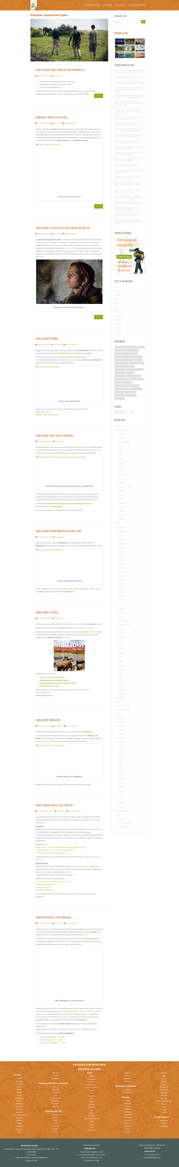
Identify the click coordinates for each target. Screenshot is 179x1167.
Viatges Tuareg (94, 589)
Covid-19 (118, 353)
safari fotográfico (137, 369)
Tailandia (130, 376)
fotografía (134, 356)
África (85, 935)
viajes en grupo (133, 385)
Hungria (121, 754)
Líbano (121, 661)
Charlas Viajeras (56, 506)
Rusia (120, 681)
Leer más (99, 96)
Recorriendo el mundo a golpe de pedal (51, 117)
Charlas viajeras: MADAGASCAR (48, 720)
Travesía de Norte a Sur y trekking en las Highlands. (55, 850)
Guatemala (122, 576)
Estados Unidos (124, 572)
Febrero (118, 291)
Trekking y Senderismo (122, 379)
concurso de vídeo (133, 350)
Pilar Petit (93, 632)
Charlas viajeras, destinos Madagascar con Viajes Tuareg (59, 531)
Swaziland (122, 503)
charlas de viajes (120, 350)
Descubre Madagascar (44, 890)
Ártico (121, 807)
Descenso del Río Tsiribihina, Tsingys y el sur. (53, 881)
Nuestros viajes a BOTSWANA (47, 415)
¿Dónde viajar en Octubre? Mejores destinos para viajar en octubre (129, 83)
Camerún (122, 438)
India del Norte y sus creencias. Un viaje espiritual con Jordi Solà (63, 228)
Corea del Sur (123, 621)
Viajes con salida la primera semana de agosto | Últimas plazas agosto (127, 220)
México (121, 584)
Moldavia (122, 775)
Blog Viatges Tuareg (151, 1148)
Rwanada (122, 483)
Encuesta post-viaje (91, 1160)
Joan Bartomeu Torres (81, 690)
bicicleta (141, 347)
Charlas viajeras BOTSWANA (47, 338)
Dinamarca (122, 738)
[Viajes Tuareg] (33, 5)
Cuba (120, 560)
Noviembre (119, 328)
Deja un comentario (70, 123)
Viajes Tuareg (57, 76)
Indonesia (122, 637)
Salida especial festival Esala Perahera (54, 680)
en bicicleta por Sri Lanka (83, 628)
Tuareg (118, 815)
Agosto (118, 315)
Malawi (121, 467)
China (121, 616)
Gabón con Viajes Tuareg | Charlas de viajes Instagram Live (60, 70)
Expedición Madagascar (45, 884)
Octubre (118, 324)
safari (72, 360)
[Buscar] (143, 21)
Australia (122, 706)
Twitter (94, 1029)
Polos (117, 799)
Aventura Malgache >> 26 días (51, 1040)
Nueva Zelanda (124, 710)
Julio (117, 311)
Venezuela (122, 596)
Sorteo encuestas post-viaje (91, 1157)
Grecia (121, 770)
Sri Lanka (122, 685)
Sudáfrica (122, 495)
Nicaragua (122, 588)
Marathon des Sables (121, 363)
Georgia (121, 629)
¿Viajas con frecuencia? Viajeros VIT (151, 1145)
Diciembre (119, 332)
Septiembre (119, 320)
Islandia (95, 820)
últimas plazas (119, 398)
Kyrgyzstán (122, 653)
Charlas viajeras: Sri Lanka (47, 612)
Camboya (76, 624)
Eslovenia (122, 746)
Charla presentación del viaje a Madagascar (53, 917)
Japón (140, 356)
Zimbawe (122, 519)
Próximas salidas (93, 5)
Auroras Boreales (131, 347)
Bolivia (121, 535)
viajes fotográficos (135, 389)
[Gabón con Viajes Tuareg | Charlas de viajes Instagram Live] (69, 40)
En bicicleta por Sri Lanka (49, 686)
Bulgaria (121, 730)
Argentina (122, 531)
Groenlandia (123, 811)
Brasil (120, 539)
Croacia (121, 734)
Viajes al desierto (126, 382)
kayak (117, 360)
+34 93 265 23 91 (152, 1155)
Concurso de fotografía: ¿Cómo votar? (92, 1155)
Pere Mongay (125, 366)
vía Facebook (75, 1029)
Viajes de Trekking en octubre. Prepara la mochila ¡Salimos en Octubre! (128, 89)
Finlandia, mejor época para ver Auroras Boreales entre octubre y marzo (128, 110)
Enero (117, 287)
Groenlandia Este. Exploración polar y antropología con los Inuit (69, 503)
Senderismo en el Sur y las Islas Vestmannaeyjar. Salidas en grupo (60, 847)
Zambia (121, 515)
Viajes (117, 382)
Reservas (122, 819)
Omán (117, 366)
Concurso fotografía (136, 5)
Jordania (122, 649)
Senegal (121, 491)
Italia (120, 762)
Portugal (122, 783)
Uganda (121, 511)
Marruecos (133, 363)
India (120, 633)
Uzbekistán (134, 379)
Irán (120, 641)
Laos (120, 657)
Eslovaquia (122, 742)
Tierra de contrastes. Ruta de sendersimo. (51, 853)
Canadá (121, 544)
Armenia (121, 604)
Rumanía (122, 787)
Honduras (122, 580)
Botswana (64, 353)
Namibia (141, 363)
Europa (118, 714)
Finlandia (126, 356)
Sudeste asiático (120, 376)
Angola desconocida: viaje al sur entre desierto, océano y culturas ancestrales (127, 102)
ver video (66, 941)
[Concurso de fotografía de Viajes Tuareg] (129, 255)
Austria (121, 726)
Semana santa (119, 373)
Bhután (121, 608)
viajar (141, 379)
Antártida (122, 803)
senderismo (129, 373)
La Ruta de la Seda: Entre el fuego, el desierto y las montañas (127, 203)
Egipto (121, 446)
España (121, 750)
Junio (117, 307)
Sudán (121, 499)
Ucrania (121, 795)
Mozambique (123, 475)
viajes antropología (121, 385)
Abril (117, 299)
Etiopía (135, 353)
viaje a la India (70, 248)
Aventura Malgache (43, 887)
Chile (120, 548)
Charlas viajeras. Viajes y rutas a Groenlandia (54, 435)
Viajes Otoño (120, 5)
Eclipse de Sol (126, 353)
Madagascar (87, 732)
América (118, 523)
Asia (123, 347)
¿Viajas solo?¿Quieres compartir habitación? (31, 1157)
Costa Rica (122, 556)
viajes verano (119, 395)
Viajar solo (107, 5)
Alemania (122, 722)
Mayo (117, 303)
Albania (117, 347)
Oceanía (118, 702)
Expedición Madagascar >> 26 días (53, 1043)
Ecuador (121, 564)
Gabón (121, 454)
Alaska (121, 527)
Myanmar (122, 669)
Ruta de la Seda (120, 369)
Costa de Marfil (124, 442)
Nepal (121, 673)
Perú (132, 366)
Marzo (118, 295)
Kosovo (121, 766)
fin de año (118, 356)
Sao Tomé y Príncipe (125, 487)
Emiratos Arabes (124, 625)
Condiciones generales (91, 1145)
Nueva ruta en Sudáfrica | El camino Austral (129, 170)
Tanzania (137, 376)
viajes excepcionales (121, 389)
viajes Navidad (119, 392)
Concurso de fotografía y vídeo (91, 1152)
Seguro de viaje (31, 1160)
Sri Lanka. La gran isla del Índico (52, 677)
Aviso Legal (31, 1155)
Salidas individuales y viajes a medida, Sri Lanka (58, 683)
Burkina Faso (123, 434)
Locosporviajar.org (126, 360)
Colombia (122, 552)
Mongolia (122, 665)
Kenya (121, 458)
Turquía (121, 791)
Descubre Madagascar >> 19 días (52, 1037)
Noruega (122, 779)
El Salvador (122, 568)
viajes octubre (130, 392)
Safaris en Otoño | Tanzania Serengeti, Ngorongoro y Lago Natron (127, 183)
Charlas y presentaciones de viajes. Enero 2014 (54, 805)
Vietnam (127, 395)
